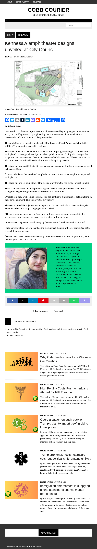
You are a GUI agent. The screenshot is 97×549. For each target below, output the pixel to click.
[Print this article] (64, 300)
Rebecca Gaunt (20, 115)
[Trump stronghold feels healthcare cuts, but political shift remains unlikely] (21, 466)
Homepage (37, 2)
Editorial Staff (22, 2)
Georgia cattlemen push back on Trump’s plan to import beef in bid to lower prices (64, 423)
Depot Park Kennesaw (23, 56)
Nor (51, 353)
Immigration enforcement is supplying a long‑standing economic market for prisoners (65, 489)
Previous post (41, 311)
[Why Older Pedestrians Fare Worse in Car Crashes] (21, 368)
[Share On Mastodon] (84, 300)
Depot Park (34, 131)
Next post (58, 311)
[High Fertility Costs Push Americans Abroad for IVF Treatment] (21, 400)
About (9, 2)
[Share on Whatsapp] (74, 300)
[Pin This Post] (43, 300)
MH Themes (37, 546)
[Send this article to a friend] (53, 300)
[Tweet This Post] (23, 300)
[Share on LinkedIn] (33, 300)
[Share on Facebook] (12, 300)
